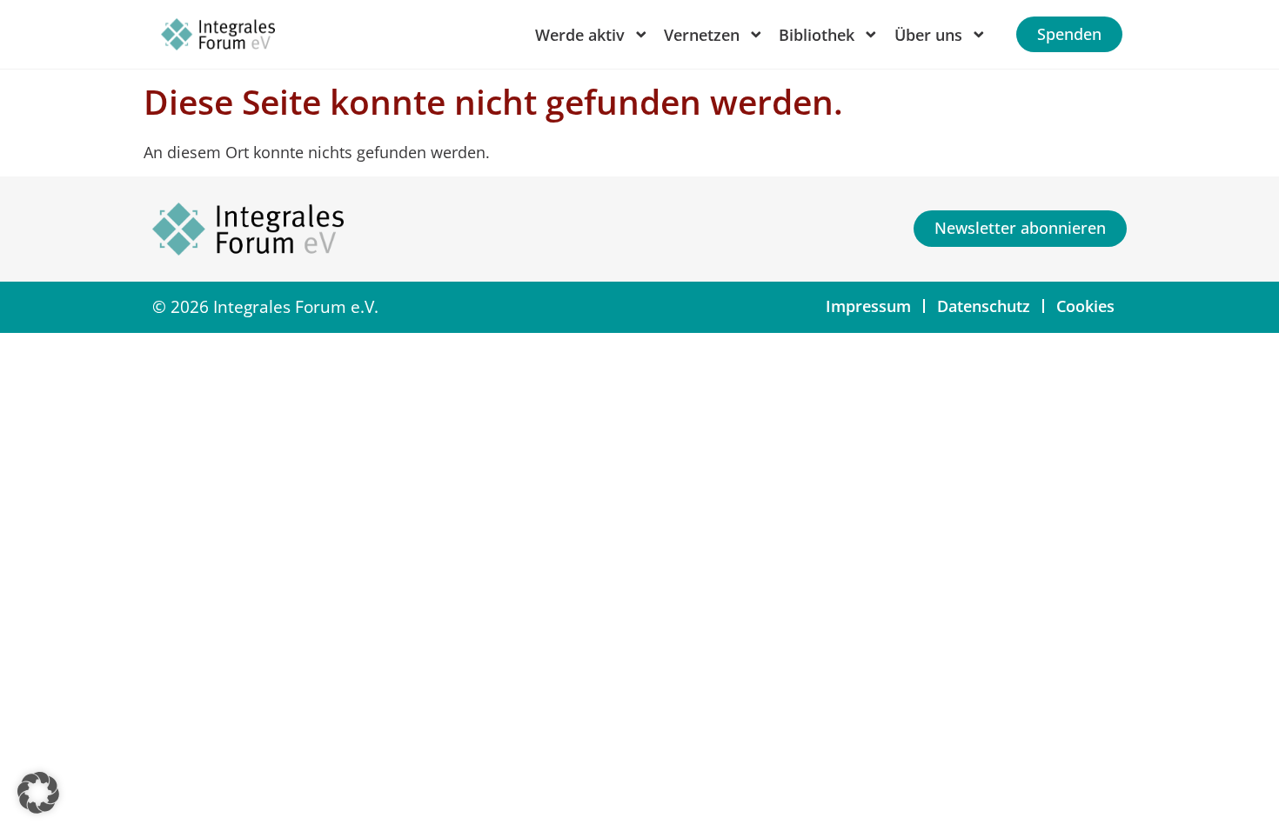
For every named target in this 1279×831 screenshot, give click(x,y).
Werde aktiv (580, 34)
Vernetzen (702, 34)
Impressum (868, 306)
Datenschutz (983, 306)
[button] (38, 793)
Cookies (1085, 306)
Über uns (928, 34)
